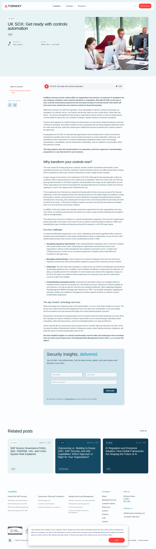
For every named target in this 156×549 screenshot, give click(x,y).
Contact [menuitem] (105, 521)
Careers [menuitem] (105, 511)
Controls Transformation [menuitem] (46, 504)
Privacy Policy (107, 535)
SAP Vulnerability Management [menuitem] (18, 507)
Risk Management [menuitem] (44, 500)
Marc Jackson (18, 44)
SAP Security (63, 469)
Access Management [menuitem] (76, 507)
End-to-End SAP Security (17, 496)
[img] (116, 86)
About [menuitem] (104, 496)
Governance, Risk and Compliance (51, 496)
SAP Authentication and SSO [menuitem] (17, 504)
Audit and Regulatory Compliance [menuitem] (49, 507)
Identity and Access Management (81, 496)
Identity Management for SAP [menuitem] (17, 510)
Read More (39, 468)
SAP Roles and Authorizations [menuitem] (18, 500)
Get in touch (145, 6)
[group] (83, 86)
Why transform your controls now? (20, 92)
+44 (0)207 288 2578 (131, 517)
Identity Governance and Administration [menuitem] (82, 500)
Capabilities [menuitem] (57, 6)
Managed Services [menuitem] (109, 500)
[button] (10, 105)
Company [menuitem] (69, 6)
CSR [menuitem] (104, 518)
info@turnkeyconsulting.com (134, 513)
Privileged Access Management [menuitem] (79, 504)
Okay (116, 540)
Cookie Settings (143, 540)
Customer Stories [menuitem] (108, 503)
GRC (10, 34)
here (110, 338)
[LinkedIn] (15, 105)
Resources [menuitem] (82, 6)
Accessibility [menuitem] (132, 540)
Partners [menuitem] (105, 514)
